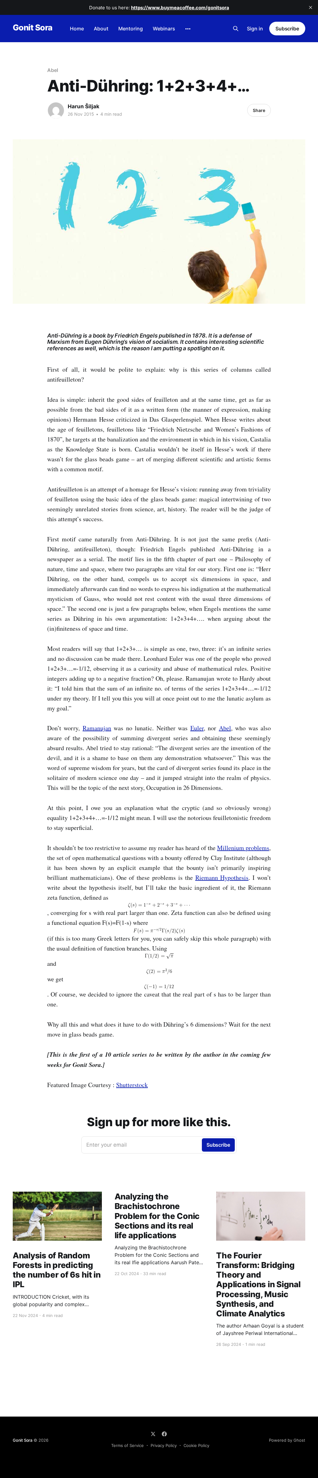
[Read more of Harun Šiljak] (56, 110)
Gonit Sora (32, 28)
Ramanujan (97, 728)
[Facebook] (164, 1433)
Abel (52, 70)
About (101, 28)
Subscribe (287, 28)
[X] (153, 1433)
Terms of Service (127, 1445)
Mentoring (130, 28)
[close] (311, 7)
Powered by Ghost (287, 1440)
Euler (197, 728)
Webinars (164, 28)
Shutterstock (132, 1085)
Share (259, 110)
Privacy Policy (164, 1445)
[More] (188, 29)
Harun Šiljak (83, 106)
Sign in (255, 28)
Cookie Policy (196, 1445)
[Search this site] (236, 29)
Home (77, 28)
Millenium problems (243, 848)
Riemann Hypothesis (222, 877)
